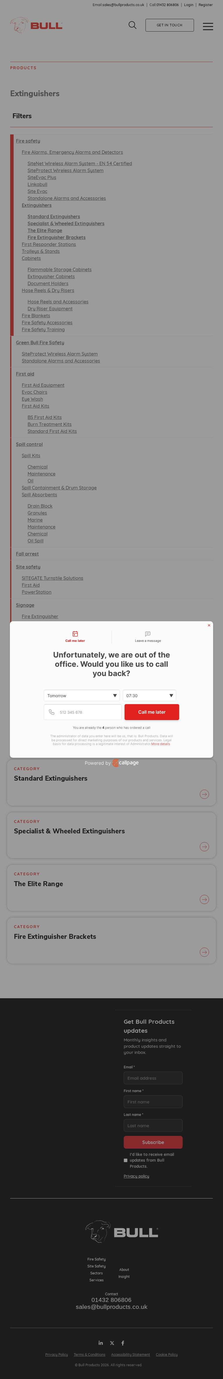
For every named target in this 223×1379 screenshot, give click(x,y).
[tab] (75, 637)
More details (160, 744)
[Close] (209, 625)
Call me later (152, 712)
